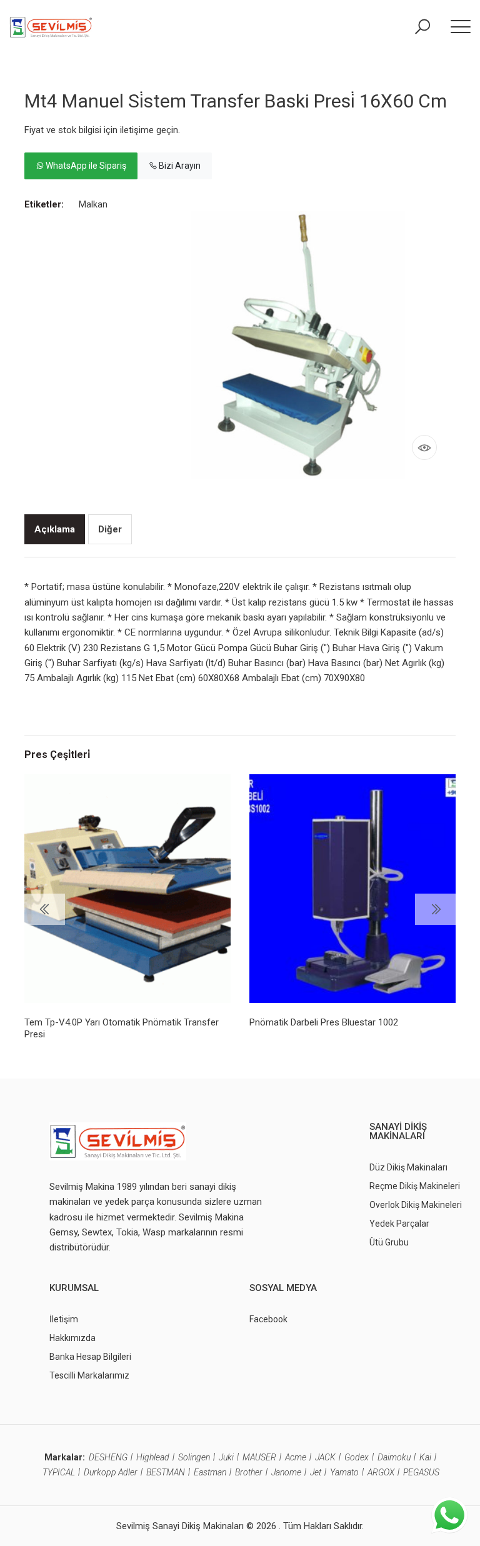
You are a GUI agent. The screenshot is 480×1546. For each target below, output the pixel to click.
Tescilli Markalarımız (89, 1375)
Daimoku (394, 1457)
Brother (248, 1472)
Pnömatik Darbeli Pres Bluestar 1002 (323, 1022)
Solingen (194, 1457)
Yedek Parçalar (399, 1224)
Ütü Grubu (389, 1242)
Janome (286, 1472)
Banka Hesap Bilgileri (90, 1357)
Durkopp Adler (111, 1472)
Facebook (268, 1319)
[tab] (54, 529)
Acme (295, 1457)
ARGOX (381, 1472)
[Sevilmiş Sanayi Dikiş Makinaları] (50, 26)
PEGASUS (421, 1472)
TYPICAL (58, 1472)
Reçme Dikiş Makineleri (414, 1186)
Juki (226, 1457)
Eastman (210, 1472)
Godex (356, 1457)
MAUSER (259, 1457)
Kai (425, 1457)
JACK (325, 1457)
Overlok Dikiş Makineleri (415, 1205)
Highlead (152, 1457)
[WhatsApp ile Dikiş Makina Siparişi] (449, 1514)
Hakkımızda (72, 1338)
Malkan (93, 204)
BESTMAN (165, 1472)
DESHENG (108, 1457)
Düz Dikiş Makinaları (408, 1167)
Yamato (344, 1472)
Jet (315, 1472)
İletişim (63, 1319)
